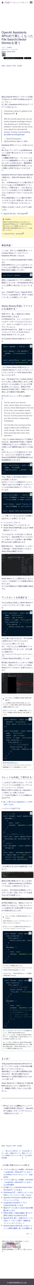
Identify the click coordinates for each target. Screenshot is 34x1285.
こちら (16, 1249)
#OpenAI (9, 66)
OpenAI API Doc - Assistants (13, 234)
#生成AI (19, 66)
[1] (2, 170)
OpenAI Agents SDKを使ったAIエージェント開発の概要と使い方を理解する (17, 1226)
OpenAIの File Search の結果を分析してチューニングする (17, 1198)
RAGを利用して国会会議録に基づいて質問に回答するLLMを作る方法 (17, 1214)
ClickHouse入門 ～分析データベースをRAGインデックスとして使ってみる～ (18, 1193)
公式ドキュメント (12, 396)
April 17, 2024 (22, 141)
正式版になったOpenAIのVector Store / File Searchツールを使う (18, 1188)
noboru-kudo (11, 51)
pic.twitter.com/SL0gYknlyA (14, 134)
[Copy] (31, 274)
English (9, 47)
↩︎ (21, 1113)
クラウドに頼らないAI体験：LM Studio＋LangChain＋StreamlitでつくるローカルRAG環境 (18, 1182)
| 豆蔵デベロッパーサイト (16, 2)
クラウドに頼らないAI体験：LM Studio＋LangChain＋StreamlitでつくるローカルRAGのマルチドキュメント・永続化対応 (18, 1173)
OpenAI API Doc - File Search (14, 213)
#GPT (14, 66)
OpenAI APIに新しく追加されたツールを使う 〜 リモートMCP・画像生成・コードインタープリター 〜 (18, 1220)
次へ (29, 1233)
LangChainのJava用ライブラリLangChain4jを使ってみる (15, 1203)
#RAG (3, 66)
